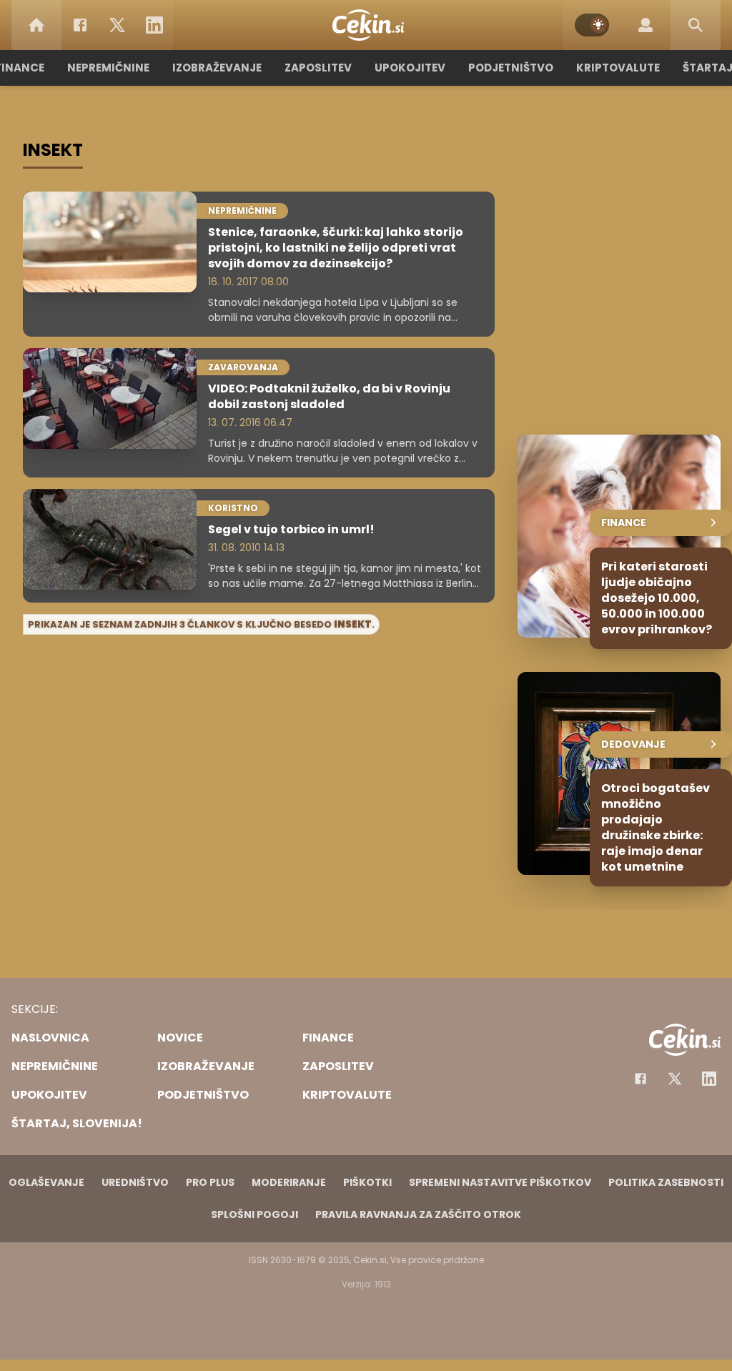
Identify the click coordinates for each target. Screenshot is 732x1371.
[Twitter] (117, 25)
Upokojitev (410, 67)
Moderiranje (289, 1182)
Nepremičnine (108, 67)
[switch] (592, 25)
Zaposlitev (318, 67)
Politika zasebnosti (665, 1182)
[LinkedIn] (154, 25)
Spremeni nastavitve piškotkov (500, 1182)
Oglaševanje (46, 1182)
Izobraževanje (217, 67)
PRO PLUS (210, 1182)
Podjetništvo (510, 67)
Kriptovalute (618, 67)
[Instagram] (709, 1078)
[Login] (645, 25)
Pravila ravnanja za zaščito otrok (418, 1214)
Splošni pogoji (254, 1214)
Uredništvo (135, 1182)
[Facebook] (80, 25)
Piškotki (367, 1182)
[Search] (696, 25)
